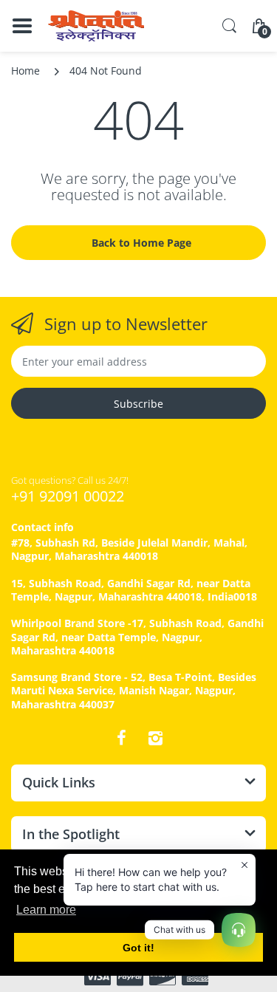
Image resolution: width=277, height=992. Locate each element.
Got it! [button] (138, 948)
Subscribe (138, 404)
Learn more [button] (46, 909)
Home (25, 71)
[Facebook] (122, 738)
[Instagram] (156, 738)
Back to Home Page (141, 243)
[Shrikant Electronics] (96, 25)
